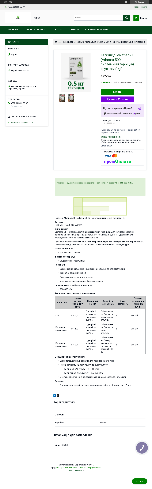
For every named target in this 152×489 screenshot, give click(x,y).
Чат (142, 481)
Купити (117, 92)
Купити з (112, 99)
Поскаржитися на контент (67, 468)
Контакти (74, 30)
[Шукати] (126, 18)
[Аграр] (18, 22)
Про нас (58, 30)
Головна (13, 30)
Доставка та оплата (97, 30)
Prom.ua (90, 465)
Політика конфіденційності (90, 468)
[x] (58, 396)
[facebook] (54, 396)
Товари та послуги (34, 30)
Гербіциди (68, 42)
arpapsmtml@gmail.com (22, 122)
